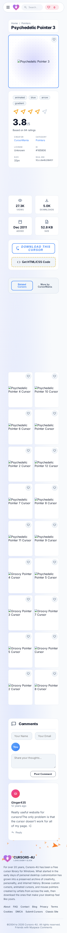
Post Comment (43, 774)
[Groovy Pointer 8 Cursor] (46, 687)
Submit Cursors (34, 911)
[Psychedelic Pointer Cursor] (46, 427)
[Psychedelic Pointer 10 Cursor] (46, 389)
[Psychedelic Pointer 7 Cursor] (20, 501)
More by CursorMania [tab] (45, 285)
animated (20, 97)
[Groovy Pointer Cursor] (46, 650)
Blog (34, 906)
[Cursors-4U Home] (16, 7)
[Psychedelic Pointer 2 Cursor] (20, 464)
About (7, 906)
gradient (19, 103)
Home (14, 23)
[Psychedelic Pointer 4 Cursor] (20, 389)
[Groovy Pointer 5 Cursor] (20, 650)
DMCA (19, 911)
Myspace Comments (40, 927)
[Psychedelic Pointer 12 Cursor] (46, 464)
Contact (25, 906)
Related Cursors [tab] (22, 285)
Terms (54, 906)
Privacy (44, 906)
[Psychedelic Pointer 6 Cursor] (20, 427)
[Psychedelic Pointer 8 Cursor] (46, 501)
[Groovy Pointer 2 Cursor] (20, 687)
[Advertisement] (33, 182)
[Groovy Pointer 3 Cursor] (20, 613)
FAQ (15, 906)
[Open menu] (8, 7)
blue (33, 97)
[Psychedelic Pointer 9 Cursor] (46, 538)
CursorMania (21, 140)
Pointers (26, 23)
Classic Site (52, 911)
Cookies (8, 911)
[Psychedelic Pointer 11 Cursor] (20, 538)
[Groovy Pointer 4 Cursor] (20, 575)
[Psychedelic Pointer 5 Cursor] (46, 575)
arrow (45, 97)
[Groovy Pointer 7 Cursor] (46, 613)
